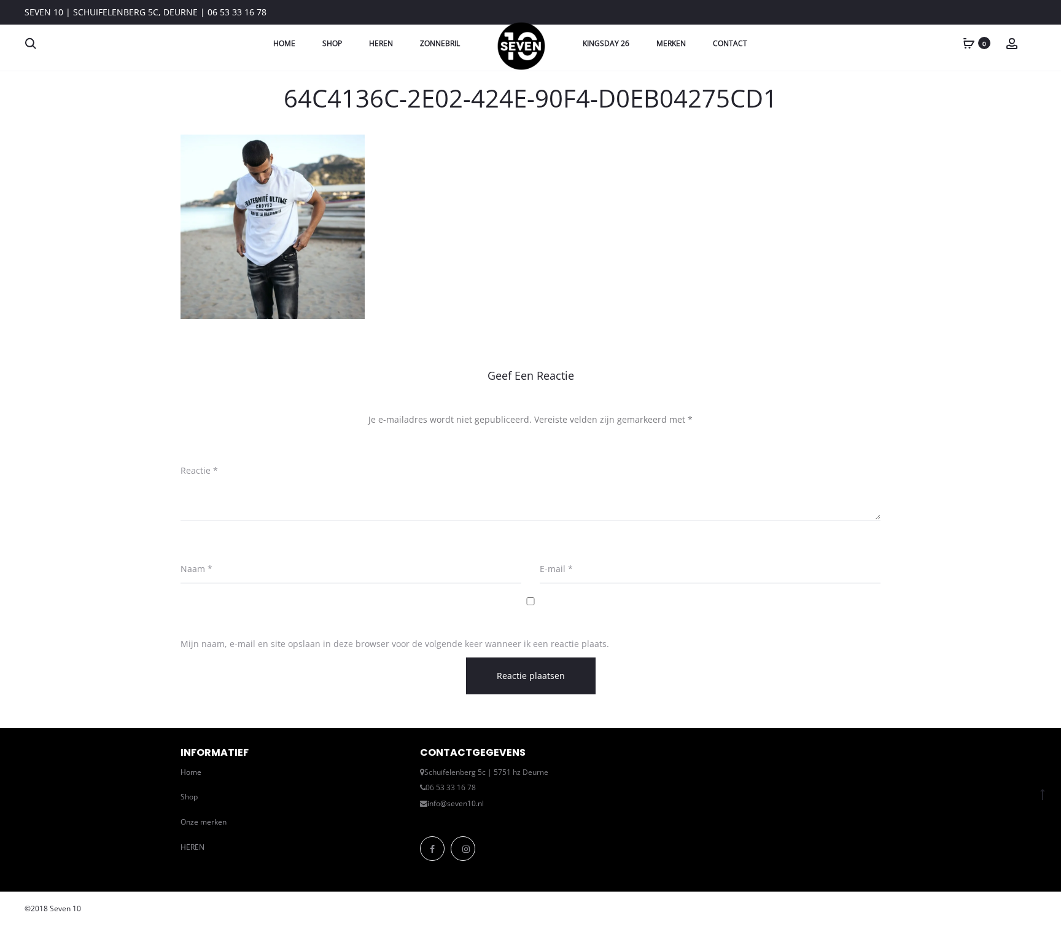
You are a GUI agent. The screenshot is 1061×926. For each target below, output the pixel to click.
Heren (381, 43)
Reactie (199, 470)
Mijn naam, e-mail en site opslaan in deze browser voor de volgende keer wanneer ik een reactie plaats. (395, 643)
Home (284, 43)
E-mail (556, 569)
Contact (730, 43)
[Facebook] (432, 848)
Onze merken (204, 822)
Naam (196, 569)
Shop (332, 43)
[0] (969, 43)
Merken (671, 43)
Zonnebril (440, 43)
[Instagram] (463, 848)
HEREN (192, 847)
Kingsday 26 (606, 43)
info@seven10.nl (455, 803)
